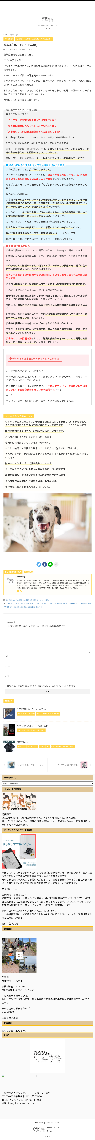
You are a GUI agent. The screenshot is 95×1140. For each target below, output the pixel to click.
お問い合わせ (39, 1123)
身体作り (39, 607)
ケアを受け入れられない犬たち (31, 709)
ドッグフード (20, 603)
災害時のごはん (74, 603)
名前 (7, 656)
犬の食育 (26, 600)
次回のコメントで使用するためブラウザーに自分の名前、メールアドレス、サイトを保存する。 (41, 686)
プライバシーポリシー (53, 1123)
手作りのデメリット (32, 603)
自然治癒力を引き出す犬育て (39, 600)
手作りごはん (10, 600)
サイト (7, 676)
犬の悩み (84, 603)
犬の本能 (16, 607)
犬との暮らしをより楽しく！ (55, 1128)
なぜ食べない (10, 603)
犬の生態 (19, 600)
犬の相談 (23, 607)
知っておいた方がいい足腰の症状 (32, 725)
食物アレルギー (24, 742)
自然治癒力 (31, 607)
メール (8, 666)
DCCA (47, 28)
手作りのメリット (46, 603)
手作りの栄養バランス (60, 603)
